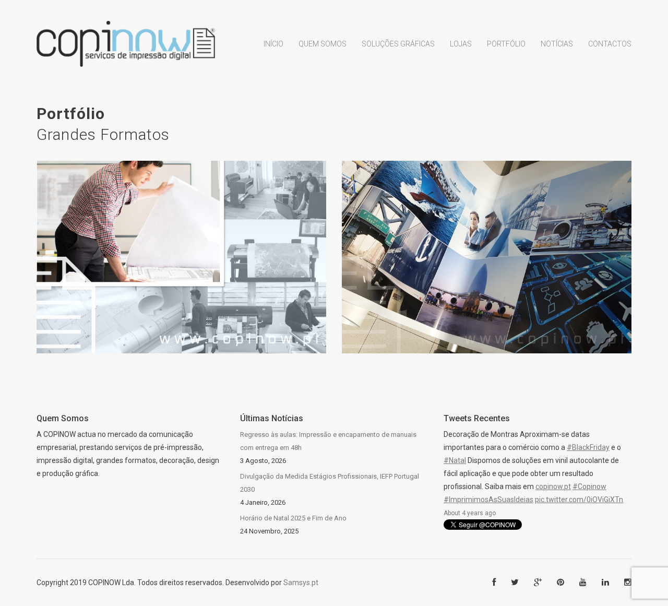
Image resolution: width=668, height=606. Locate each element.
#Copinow (589, 486)
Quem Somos (323, 44)
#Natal (455, 460)
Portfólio (506, 44)
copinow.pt (553, 486)
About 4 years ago (470, 513)
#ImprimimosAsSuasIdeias (488, 499)
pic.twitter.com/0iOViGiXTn (579, 499)
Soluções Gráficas (398, 44)
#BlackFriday (588, 447)
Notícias (557, 44)
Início (273, 44)
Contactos (609, 44)
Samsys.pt (300, 582)
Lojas (461, 44)
